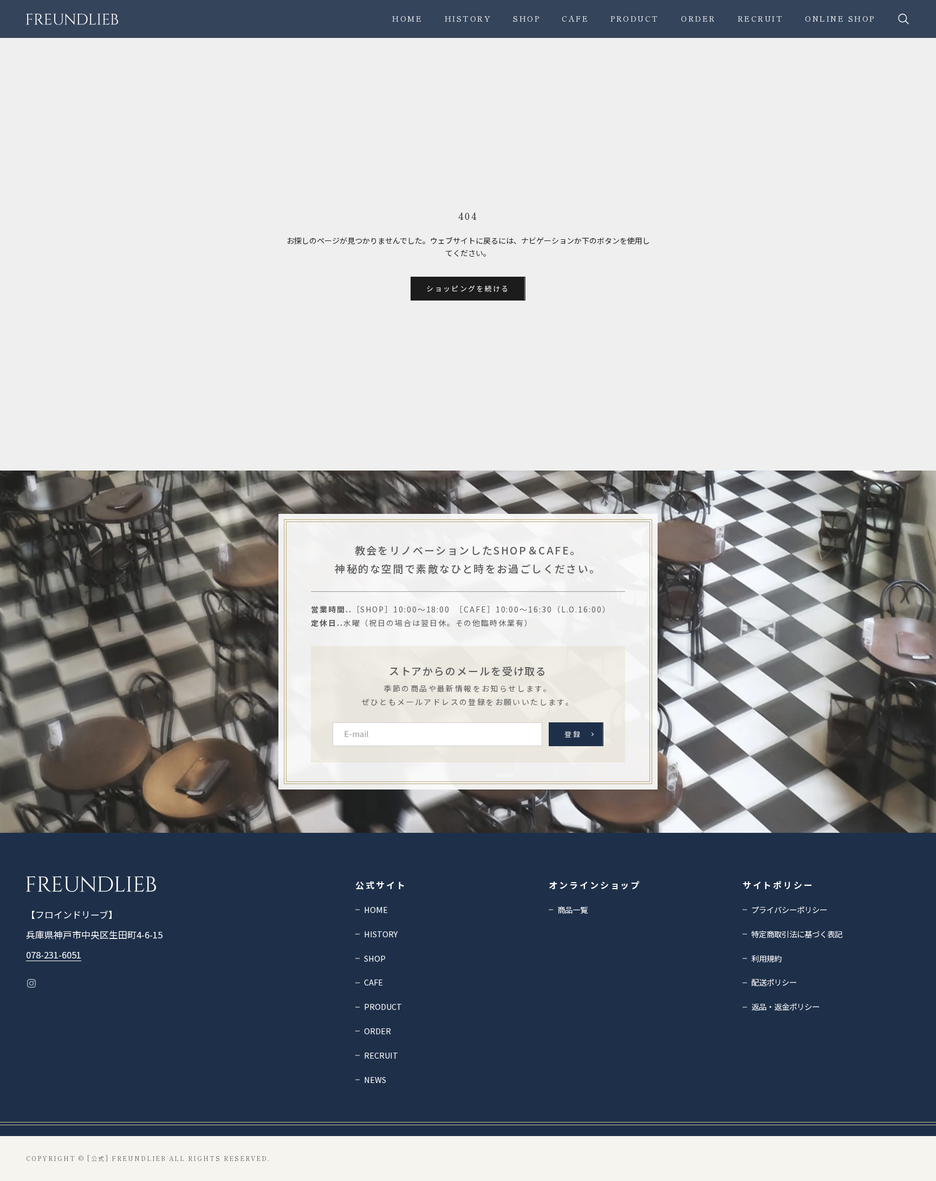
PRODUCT (634, 18)
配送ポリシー (774, 982)
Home (407, 18)
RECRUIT (761, 18)
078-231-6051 (53, 954)
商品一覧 (572, 909)
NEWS (375, 1079)
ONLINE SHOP (840, 18)
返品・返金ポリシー (785, 1006)
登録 (572, 734)
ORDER (698, 18)
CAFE (575, 18)
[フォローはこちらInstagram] (31, 983)
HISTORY (468, 18)
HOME (376, 909)
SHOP (526, 18)
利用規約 (766, 958)
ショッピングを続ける (467, 288)
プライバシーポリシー (789, 909)
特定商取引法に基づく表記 (796, 933)
